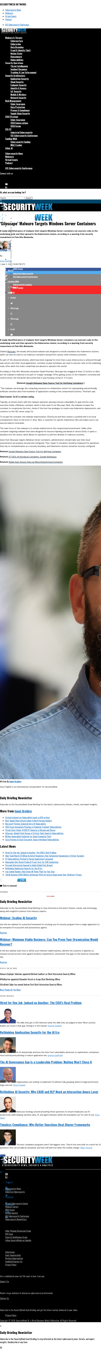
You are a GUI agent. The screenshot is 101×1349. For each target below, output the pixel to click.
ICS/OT (8, 129)
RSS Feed (9, 1234)
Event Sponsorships (13, 1255)
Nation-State (16, 53)
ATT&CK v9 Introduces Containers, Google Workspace (33, 456)
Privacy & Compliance (20, 110)
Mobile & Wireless (18, 94)
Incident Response (19, 69)
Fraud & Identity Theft (21, 50)
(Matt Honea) (86, 1147)
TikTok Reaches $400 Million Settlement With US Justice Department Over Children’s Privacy (43, 874)
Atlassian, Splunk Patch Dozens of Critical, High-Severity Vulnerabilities (34, 833)
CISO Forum (16, 126)
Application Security (20, 78)
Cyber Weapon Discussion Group (18, 1230)
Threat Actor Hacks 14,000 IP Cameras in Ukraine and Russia (30, 830)
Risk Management (13, 100)
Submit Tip (4, 1281)
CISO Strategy (11, 116)
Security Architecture (15, 75)
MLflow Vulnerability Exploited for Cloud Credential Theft (28, 836)
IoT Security (16, 91)
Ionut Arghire (6, 261)
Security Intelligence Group (16, 1237)
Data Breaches (17, 47)
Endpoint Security (18, 85)
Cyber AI (9, 148)
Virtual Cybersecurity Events (16, 1203)
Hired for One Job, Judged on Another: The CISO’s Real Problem (30, 852)
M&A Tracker (16, 145)
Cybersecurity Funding (21, 141)
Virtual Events (10, 16)
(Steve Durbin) (19, 1085)
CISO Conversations (19, 123)
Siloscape (11, 351)
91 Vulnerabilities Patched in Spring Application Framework (29, 859)
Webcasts (9, 13)
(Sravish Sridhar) (55, 1025)
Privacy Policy (10, 1264)
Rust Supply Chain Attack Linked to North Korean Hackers (28, 820)
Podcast (8, 19)
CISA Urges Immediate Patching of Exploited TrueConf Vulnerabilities (33, 827)
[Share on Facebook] (53, 269)
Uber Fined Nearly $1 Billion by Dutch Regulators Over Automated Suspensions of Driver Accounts (44, 855)
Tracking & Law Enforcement (23, 72)
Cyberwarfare (17, 40)
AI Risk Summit (11, 1213)
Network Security (18, 97)
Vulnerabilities (17, 59)
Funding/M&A (11, 138)
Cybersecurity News (13, 10)
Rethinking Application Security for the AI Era (23, 868)
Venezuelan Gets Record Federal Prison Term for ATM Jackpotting (31, 862)
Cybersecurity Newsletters (16, 1219)
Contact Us (4, 1298)
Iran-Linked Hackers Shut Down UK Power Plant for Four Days (30, 871)
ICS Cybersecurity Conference (17, 24)
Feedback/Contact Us (13, 1261)
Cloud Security (17, 82)
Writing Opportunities (14, 1258)
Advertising (10, 1252)
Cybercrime (16, 44)
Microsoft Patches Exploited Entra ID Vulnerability (25, 823)
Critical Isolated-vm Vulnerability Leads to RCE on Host (27, 817)
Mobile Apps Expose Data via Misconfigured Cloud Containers (36, 461)
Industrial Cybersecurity (21, 132)
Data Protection (18, 107)
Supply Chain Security (20, 113)
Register (3, 932)
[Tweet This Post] (53, 272)
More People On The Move (10, 989)
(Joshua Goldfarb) (55, 1055)
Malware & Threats (13, 37)
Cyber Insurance (18, 104)
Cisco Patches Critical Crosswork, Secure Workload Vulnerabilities (32, 839)
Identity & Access (18, 88)
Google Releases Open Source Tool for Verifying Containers (54, 383)
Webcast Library (11, 1206)
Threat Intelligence (19, 66)
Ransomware (16, 56)
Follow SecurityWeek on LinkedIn (18, 1240)
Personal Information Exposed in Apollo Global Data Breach (29, 865)
